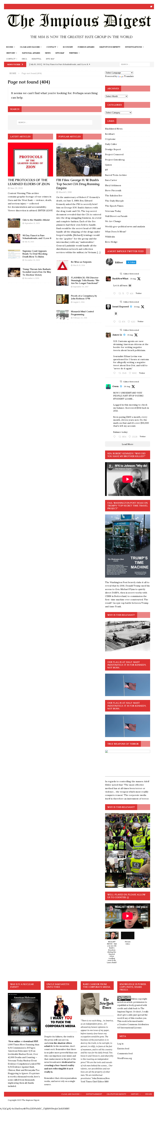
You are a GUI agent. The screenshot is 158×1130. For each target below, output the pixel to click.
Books (9, 47)
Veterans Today (113, 211)
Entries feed (123, 1048)
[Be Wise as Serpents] (62, 265)
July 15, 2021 (29, 242)
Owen (115, 386)
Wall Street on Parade (116, 216)
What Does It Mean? (115, 231)
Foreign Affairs (86, 47)
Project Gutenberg (115, 159)
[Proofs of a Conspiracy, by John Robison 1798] (62, 299)
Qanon (108, 164)
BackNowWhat (120, 278)
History (10, 53)
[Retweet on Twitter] (121, 274)
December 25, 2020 (32, 260)
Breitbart (110, 134)
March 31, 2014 (79, 265)
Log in (120, 1043)
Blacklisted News (114, 128)
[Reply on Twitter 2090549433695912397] (115, 437)
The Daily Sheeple (114, 200)
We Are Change (113, 221)
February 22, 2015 (80, 318)
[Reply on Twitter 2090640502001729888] (115, 294)
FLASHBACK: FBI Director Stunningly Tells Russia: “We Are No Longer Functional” (85, 280)
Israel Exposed (120, 306)
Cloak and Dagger (30, 47)
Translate (129, 76)
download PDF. (30, 1041)
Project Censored (114, 154)
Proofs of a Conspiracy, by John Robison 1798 (84, 297)
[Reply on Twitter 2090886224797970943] (115, 322)
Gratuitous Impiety (109, 47)
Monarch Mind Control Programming (82, 313)
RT (106, 169)
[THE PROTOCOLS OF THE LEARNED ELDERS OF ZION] (30, 159)
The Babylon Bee (113, 195)
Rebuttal (36, 59)
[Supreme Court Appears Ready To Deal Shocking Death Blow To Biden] (14, 254)
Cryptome (110, 139)
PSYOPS (148, 1094)
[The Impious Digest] (79, 42)
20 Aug (127, 386)
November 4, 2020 (32, 278)
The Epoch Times (114, 205)
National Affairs (31, 53)
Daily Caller (111, 144)
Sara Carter (111, 180)
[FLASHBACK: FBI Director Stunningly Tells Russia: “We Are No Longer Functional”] (62, 281)
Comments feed (125, 1053)
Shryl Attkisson (113, 185)
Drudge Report (113, 149)
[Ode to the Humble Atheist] (14, 223)
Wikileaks (110, 236)
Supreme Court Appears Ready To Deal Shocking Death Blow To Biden (35, 254)
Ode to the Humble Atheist (36, 219)
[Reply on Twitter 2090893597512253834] (115, 373)
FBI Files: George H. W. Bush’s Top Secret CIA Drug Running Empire (77, 184)
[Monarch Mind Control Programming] (62, 314)
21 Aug (133, 278)
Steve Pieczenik (113, 190)
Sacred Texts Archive (116, 175)
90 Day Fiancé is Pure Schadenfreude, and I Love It (37, 237)
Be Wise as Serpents (81, 262)
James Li (117, 334)
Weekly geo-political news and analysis (125, 226)
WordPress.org (124, 1058)
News (48, 53)
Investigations (133, 47)
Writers (73, 53)
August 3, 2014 (78, 302)
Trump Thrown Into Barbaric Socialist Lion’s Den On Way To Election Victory (37, 272)
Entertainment (94, 1094)
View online (14, 1041)
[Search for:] (134, 64)
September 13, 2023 (32, 223)
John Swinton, (98, 1078)
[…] (98, 252)
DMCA (24, 59)
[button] (112, 949)
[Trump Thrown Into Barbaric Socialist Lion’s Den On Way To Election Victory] (14, 272)
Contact (51, 47)
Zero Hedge (111, 242)
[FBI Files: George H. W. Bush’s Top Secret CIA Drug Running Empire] (79, 159)
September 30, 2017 (80, 287)
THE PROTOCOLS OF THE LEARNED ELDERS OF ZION (29, 182)
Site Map (59, 53)
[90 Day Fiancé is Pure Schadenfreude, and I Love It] (14, 238)
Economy (68, 47)
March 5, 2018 (65, 192)
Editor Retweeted (131, 274)
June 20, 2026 (16, 188)
